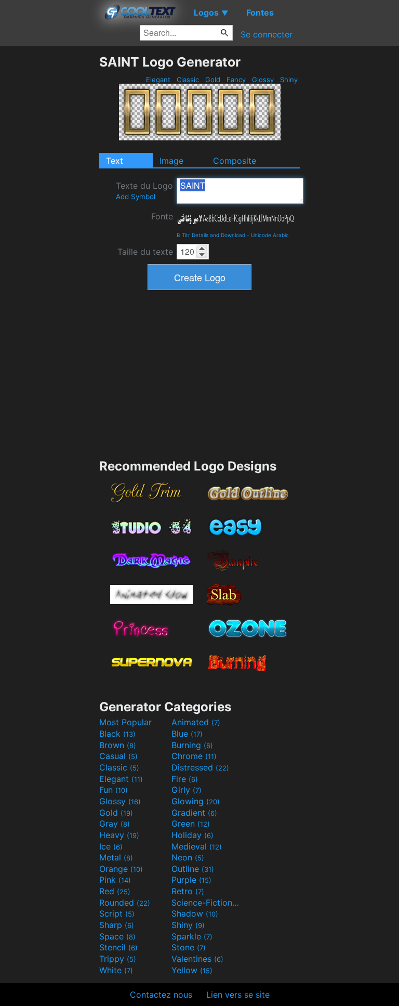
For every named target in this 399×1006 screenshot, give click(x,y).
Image (171, 160)
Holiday (192, 835)
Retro (187, 891)
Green (190, 823)
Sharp (116, 925)
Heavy (119, 835)
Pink (115, 879)
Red (114, 891)
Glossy (263, 79)
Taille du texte (145, 251)
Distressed (200, 767)
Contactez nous (161, 994)
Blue (187, 733)
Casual (118, 756)
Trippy (117, 958)
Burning (192, 745)
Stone (188, 947)
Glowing (195, 801)
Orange (121, 869)
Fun (113, 790)
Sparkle (191, 936)
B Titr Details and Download (211, 235)
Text (114, 160)
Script (117, 913)
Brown (117, 745)
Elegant (158, 79)
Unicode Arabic (270, 235)
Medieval (196, 846)
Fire (184, 779)
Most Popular (125, 722)
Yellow (191, 970)
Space (117, 936)
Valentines (197, 958)
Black (117, 733)
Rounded (124, 902)
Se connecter (266, 34)
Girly (186, 790)
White (116, 970)
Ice (111, 846)
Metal (116, 857)
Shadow (194, 913)
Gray (114, 823)
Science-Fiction (206, 902)
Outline (192, 869)
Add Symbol (135, 196)
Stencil (118, 947)
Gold (212, 79)
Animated (195, 722)
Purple (191, 879)
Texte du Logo (144, 190)
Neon (187, 857)
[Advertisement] (49, 210)
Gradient (194, 812)
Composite (234, 160)
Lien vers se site (238, 994)
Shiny (289, 79)
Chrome (194, 756)
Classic (188, 79)
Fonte (162, 216)
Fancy (236, 79)
